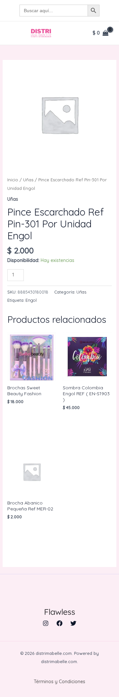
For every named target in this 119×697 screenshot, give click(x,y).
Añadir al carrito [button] (29, 418)
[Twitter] (73, 623)
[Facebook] (59, 623)
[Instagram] (46, 623)
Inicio (12, 179)
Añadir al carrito (58, 274)
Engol (31, 300)
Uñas (28, 179)
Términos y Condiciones (59, 681)
